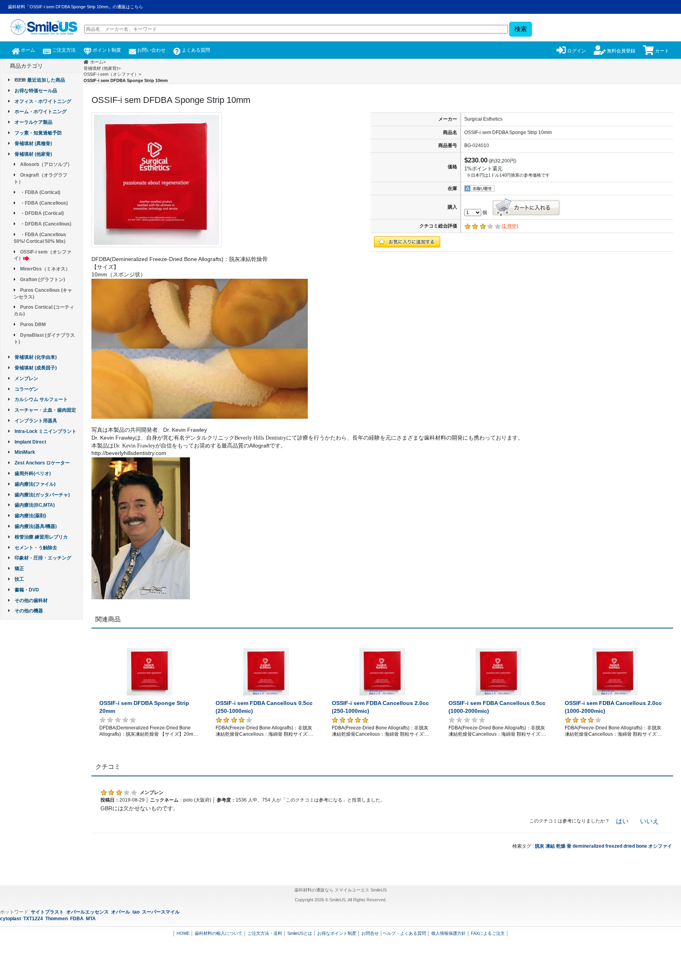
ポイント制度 (106, 50)
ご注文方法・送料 (264, 933)
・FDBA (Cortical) (40, 192)
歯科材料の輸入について (218, 933)
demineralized (588, 846)
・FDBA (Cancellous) (44, 203)
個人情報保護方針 (448, 933)
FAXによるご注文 (488, 933)
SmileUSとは (299, 933)
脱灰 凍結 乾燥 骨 (553, 846)
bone (641, 846)
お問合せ (370, 933)
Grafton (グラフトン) (42, 279)
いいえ (649, 821)
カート (661, 51)
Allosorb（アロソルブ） (46, 164)
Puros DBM (33, 324)
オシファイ (660, 846)
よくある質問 (195, 50)
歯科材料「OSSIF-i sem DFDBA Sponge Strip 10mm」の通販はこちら (75, 6)
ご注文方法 (63, 50)
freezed (613, 846)
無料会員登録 (620, 51)
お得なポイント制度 (336, 933)
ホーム (27, 50)
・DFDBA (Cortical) (42, 213)
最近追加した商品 (46, 80)
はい (622, 821)
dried (629, 846)
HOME (183, 933)
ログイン (576, 51)
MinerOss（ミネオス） (45, 269)
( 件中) (510, 226)
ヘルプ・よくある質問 (404, 933)
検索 (520, 29)
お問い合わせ (151, 50)
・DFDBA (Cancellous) (45, 224)
